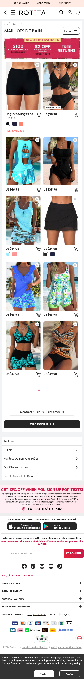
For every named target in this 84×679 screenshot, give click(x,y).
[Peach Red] (14, 254)
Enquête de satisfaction (17, 575)
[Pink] (21, 124)
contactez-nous (13, 598)
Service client (12, 583)
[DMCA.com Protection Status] (42, 639)
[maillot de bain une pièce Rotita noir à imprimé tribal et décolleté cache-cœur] (60, 345)
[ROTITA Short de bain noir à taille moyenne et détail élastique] (23, 86)
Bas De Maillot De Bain (18, 476)
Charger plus (42, 424)
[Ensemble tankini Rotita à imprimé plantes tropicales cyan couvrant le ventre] (23, 161)
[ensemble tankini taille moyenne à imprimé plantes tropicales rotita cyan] (23, 220)
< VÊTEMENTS (13, 24)
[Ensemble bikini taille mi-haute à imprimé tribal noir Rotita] (23, 345)
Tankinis (9, 441)
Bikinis (8, 449)
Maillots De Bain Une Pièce (21, 458)
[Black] (8, 124)
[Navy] (14, 124)
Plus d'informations (16, 606)
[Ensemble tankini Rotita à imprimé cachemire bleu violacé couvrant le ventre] (23, 286)
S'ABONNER (73, 553)
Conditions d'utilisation (35, 647)
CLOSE (69, 673)
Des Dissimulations (16, 467)
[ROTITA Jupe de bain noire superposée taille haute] (60, 220)
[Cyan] (8, 254)
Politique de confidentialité (66, 647)
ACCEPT (44, 673)
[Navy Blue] (52, 254)
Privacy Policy (72, 663)
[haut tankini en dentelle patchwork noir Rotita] (60, 161)
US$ (50, 614)
